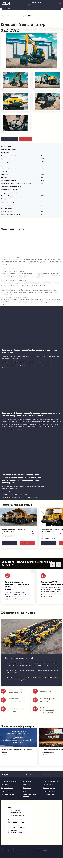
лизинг (9, 543)
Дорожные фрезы (48, 794)
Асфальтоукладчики (49, 788)
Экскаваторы (27, 788)
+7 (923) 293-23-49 (17, 827)
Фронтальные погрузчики (9, 781)
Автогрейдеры (27, 781)
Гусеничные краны (49, 791)
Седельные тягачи (7, 788)
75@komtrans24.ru (16, 812)
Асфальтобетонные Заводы (51, 781)
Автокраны (26, 784)
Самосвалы (4, 784)
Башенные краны (48, 784)
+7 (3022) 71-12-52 (34, 2)
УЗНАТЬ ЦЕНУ (25, 139)
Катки (24, 791)
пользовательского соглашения (22, 850)
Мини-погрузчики (6, 791)
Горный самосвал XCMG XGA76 (13, 529)
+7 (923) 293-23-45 (17, 832)
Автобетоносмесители (8, 794)
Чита (28, 4)
